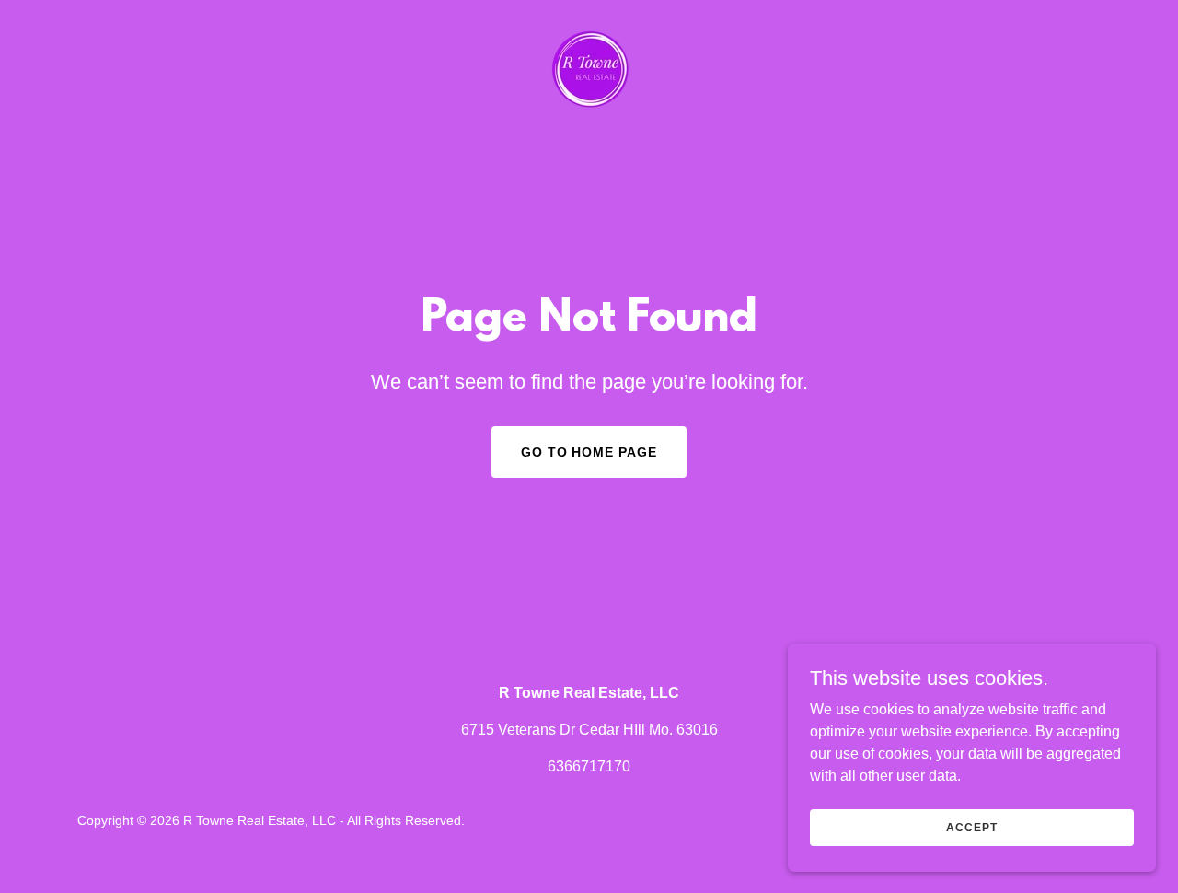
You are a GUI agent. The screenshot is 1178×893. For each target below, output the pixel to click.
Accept (971, 826)
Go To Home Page (589, 452)
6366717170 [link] (589, 766)
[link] (588, 69)
